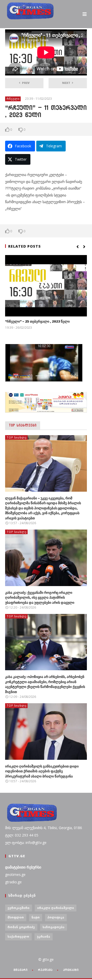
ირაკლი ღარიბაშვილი (55, 908)
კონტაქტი (71, 970)
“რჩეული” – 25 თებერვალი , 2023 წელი (37, 321)
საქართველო (18, 936)
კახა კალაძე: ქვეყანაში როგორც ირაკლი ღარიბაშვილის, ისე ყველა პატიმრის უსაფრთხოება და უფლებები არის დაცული (39, 597)
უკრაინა (43, 936)
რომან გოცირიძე (21, 927)
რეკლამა (45, 970)
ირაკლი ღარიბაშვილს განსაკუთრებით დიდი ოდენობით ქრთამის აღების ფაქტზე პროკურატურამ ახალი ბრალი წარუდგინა (42, 771)
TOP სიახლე (17, 437)
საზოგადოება (54, 927)
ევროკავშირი (19, 908)
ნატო (36, 917)
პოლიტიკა (56, 917)
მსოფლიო (16, 917)
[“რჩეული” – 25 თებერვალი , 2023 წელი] (46, 285)
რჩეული (13, 99)
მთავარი (21, 970)
